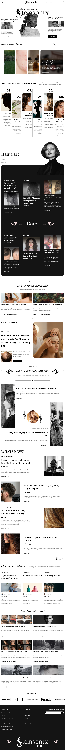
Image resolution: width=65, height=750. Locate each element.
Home (26, 712)
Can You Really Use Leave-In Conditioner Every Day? (9, 20)
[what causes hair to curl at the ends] (31, 244)
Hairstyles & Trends (32, 611)
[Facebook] (38, 746)
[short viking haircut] (16, 645)
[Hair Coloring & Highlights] (48, 102)
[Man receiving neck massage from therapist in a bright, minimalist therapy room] (11, 587)
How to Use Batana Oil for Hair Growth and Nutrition (47, 304)
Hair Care (8, 113)
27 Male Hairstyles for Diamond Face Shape (45, 626)
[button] (2, 2)
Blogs (26, 718)
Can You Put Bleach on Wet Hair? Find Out (36, 388)
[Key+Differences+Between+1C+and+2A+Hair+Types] (52, 187)
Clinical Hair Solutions (14, 566)
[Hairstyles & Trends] (37, 109)
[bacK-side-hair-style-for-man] (56, 24)
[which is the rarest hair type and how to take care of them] (11, 199)
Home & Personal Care (6, 729)
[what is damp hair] (31, 189)
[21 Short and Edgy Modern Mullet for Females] (48, 645)
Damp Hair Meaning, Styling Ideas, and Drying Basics (31, 200)
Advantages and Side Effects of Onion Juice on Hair (51, 253)
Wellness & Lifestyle (5, 732)
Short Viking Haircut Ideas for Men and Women (14, 651)
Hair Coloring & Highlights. (32, 371)
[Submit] (62, 713)
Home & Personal (11, 44)
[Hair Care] (6, 102)
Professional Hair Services (7, 726)
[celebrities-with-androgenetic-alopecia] (11, 253)
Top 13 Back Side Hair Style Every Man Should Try (55, 18)
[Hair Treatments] (27, 102)
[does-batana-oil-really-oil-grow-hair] (48, 298)
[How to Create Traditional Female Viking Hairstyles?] (16, 670)
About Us (27, 715)
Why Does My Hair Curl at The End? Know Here (30, 256)
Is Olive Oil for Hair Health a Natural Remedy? (13, 304)
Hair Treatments (10, 323)
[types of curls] (10, 543)
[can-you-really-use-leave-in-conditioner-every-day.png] (7, 25)
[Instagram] (41, 746)
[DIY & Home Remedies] (16, 109)
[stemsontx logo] (31, 2)
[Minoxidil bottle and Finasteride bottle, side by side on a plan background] (33, 587)
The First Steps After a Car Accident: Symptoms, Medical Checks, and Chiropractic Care (9, 577)
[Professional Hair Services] (59, 109)
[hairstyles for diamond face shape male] (48, 619)
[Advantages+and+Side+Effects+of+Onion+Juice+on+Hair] (52, 242)
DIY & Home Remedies (32, 285)
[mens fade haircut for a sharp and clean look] (48, 670)
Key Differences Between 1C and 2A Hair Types (52, 198)
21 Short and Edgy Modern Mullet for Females (45, 651)
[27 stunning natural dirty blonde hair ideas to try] (54, 518)
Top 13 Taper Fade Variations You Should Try (13, 626)
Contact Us (28, 721)
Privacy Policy (28, 723)
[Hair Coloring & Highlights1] (8, 406)
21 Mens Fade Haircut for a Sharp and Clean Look (46, 677)
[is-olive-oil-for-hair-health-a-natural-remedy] (16, 298)
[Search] (48, 2)
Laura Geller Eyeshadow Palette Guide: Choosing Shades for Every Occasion (51, 63)
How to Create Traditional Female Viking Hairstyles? (15, 677)
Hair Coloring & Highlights (24, 385)
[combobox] (56, 2)
